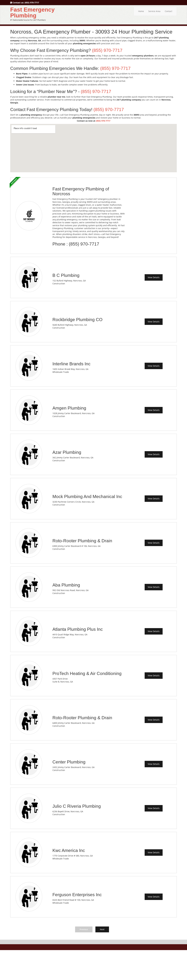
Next (102, 929)
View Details (154, 277)
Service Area (154, 11)
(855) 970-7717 (32, 2)
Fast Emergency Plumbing (32, 12)
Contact (168, 11)
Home (141, 11)
